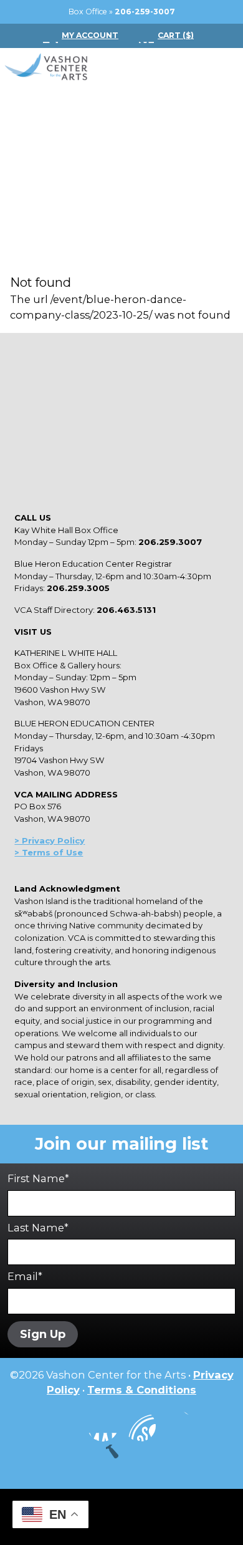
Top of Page (121, 1460)
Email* (24, 1276)
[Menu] (218, 67)
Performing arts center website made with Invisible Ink (121, 1517)
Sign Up (42, 1334)
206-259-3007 (145, 11)
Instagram (65, 1426)
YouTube (140, 1426)
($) (176, 35)
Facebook (102, 1426)
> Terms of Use (48, 852)
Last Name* (38, 1227)
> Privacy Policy (49, 840)
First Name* (38, 1178)
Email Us (177, 1426)
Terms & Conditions (141, 1390)
